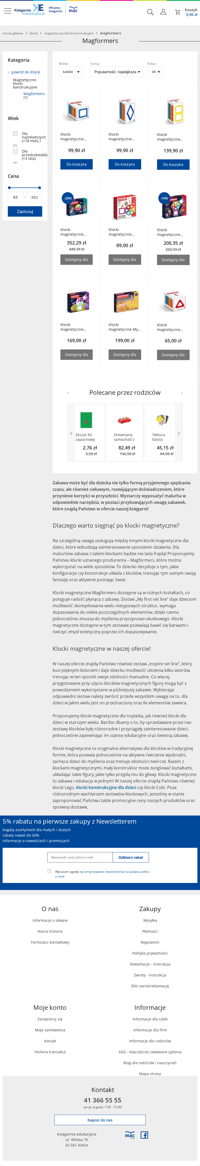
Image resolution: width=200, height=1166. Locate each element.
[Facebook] (144, 1135)
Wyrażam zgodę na (102, 873)
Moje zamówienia (50, 1029)
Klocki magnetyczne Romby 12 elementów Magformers (120, 136)
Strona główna (13, 33)
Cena (13, 176)
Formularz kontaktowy (50, 942)
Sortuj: (95, 63)
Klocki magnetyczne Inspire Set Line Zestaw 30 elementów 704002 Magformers (74, 327)
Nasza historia (50, 931)
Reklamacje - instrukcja (150, 964)
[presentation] (71, 432)
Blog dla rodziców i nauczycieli (150, 1062)
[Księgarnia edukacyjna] (130, 1135)
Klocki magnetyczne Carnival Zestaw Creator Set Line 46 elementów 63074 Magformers (74, 232)
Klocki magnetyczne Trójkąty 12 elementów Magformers (168, 327)
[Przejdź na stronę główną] (46, 12)
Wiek (13, 118)
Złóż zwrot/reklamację (150, 985)
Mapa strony (150, 1073)
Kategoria (18, 60)
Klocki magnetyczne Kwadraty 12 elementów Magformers (72, 136)
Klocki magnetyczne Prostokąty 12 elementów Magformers (168, 137)
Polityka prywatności (150, 953)
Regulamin (150, 942)
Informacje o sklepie (50, 920)
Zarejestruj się (50, 1019)
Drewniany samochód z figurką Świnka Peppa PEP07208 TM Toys (124, 437)
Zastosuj (25, 211)
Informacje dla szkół (150, 1019)
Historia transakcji (50, 1051)
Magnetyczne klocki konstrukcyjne (68, 33)
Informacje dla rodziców (150, 1040)
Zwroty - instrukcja (150, 975)
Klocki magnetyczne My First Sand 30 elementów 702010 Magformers (123, 327)
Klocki (34, 33)
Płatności (150, 931)
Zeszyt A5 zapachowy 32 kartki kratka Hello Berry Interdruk (86, 437)
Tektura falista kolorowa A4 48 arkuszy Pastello (162, 437)
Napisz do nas (100, 1120)
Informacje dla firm (150, 1029)
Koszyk (50, 1040)
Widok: (63, 63)
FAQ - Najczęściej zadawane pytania (150, 1051)
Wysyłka (150, 920)
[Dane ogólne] (163, 12)
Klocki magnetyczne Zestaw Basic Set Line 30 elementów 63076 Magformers (172, 232)
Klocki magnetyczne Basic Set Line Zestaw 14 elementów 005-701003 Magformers (122, 232)
